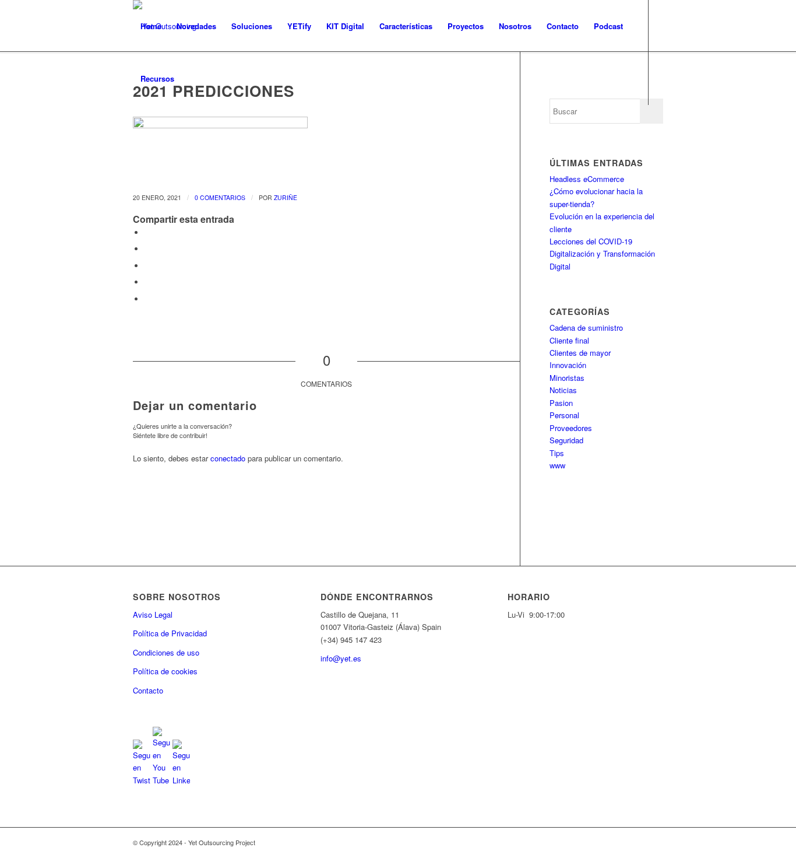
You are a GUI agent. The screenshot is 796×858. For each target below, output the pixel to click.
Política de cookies (165, 671)
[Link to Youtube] (154, 130)
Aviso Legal (152, 614)
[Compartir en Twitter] (147, 248)
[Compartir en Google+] (147, 265)
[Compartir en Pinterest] (147, 282)
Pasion (561, 402)
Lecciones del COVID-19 (591, 241)
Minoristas (567, 377)
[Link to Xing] (206, 130)
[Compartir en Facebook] (147, 232)
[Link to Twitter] (136, 130)
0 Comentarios (220, 197)
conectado (227, 458)
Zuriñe (285, 197)
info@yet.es (340, 658)
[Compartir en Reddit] (147, 298)
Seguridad (566, 440)
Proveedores (571, 427)
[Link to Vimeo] (189, 130)
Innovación (568, 364)
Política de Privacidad (170, 633)
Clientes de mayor (580, 352)
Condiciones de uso (166, 652)
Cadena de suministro (586, 327)
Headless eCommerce (587, 178)
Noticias (563, 389)
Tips (557, 452)
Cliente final (569, 340)
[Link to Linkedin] (171, 130)
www (557, 465)
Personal (564, 415)
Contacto (148, 690)
